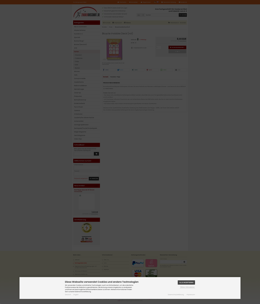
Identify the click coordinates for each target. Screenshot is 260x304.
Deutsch (68, 295)
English (76, 295)
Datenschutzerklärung (176, 295)
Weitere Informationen (187, 287)
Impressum (191, 295)
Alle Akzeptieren (186, 282)
